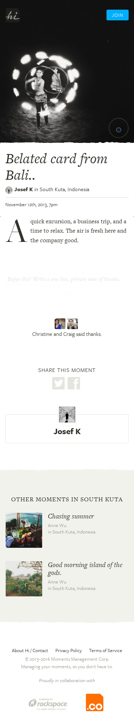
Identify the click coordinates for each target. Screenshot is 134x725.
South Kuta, (64, 189)
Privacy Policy (68, 650)
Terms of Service (105, 650)
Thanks (67, 293)
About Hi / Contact (30, 650)
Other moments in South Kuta (67, 499)
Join (117, 15)
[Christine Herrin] (61, 324)
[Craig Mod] (73, 324)
